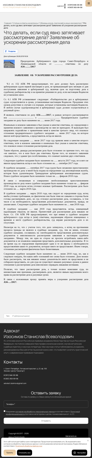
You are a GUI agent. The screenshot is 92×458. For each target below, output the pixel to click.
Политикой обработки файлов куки (28, 446)
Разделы (12, 51)
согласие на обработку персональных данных (35, 411)
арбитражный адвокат (22, 316)
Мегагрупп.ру (71, 436)
